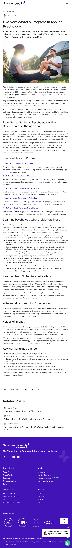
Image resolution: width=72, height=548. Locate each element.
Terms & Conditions (21, 542)
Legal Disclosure (8, 542)
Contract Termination (10, 544)
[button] (66, 3)
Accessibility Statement (49, 542)
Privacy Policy (34, 542)
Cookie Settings (63, 542)
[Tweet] (38, 389)
